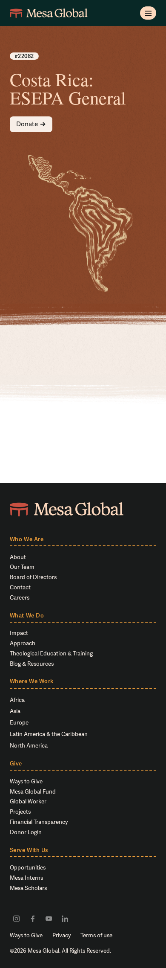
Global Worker (28, 801)
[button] (148, 13)
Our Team (22, 567)
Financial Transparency (39, 822)
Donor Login (26, 832)
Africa (17, 700)
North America (29, 745)
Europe (19, 722)
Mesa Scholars (28, 888)
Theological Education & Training (51, 653)
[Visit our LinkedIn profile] (65, 918)
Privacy (61, 935)
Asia (15, 711)
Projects (20, 811)
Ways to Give (26, 781)
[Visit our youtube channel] (48, 918)
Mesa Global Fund (33, 791)
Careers (19, 597)
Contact (20, 587)
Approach (22, 643)
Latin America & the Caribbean (49, 734)
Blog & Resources (32, 663)
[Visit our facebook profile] (32, 918)
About (18, 557)
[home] (49, 13)
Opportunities (28, 867)
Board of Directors (33, 577)
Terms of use (96, 935)
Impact (19, 633)
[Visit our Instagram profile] (16, 918)
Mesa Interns (26, 877)
